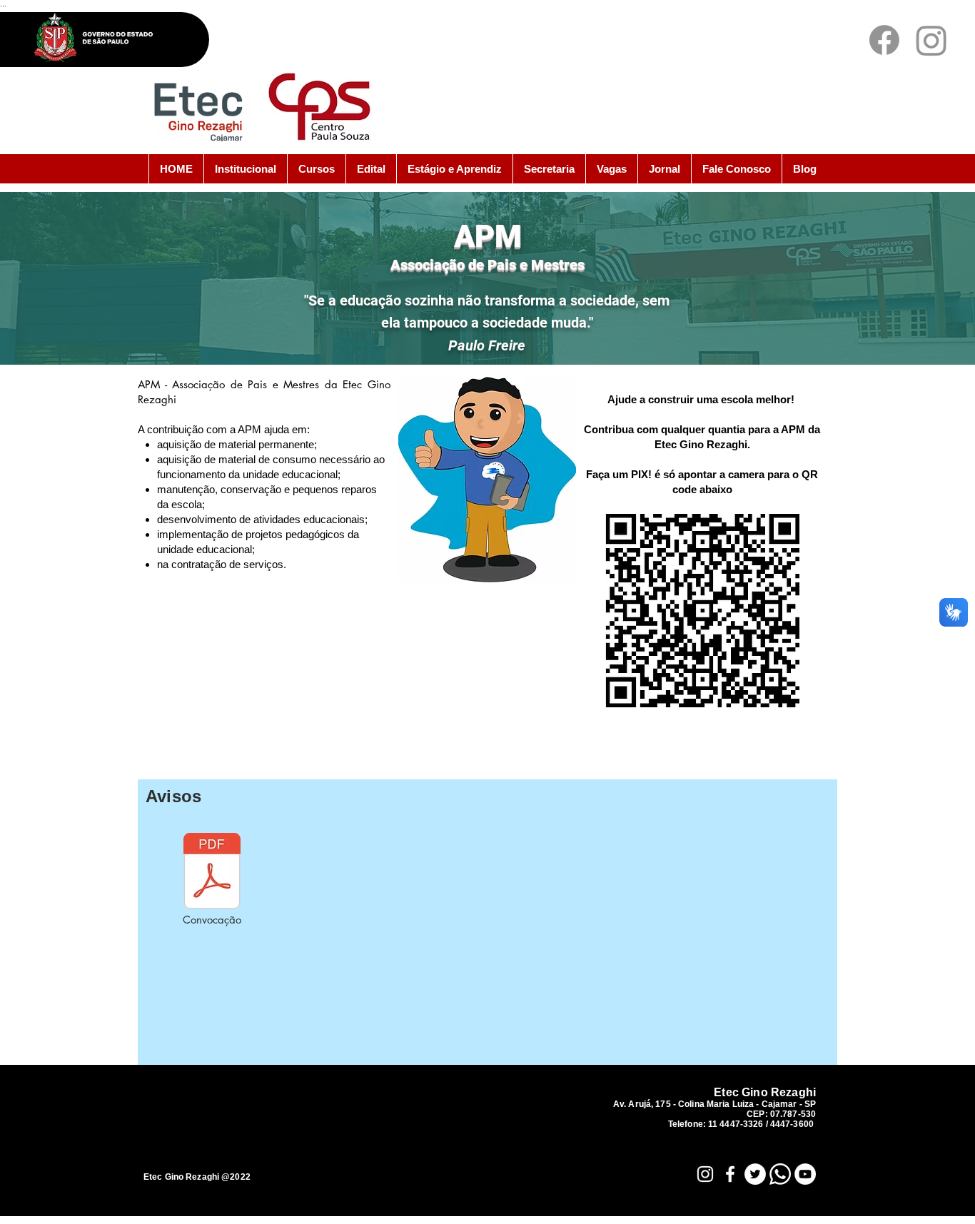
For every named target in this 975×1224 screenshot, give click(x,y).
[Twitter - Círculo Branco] (755, 1174)
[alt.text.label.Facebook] (884, 40)
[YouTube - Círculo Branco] (805, 1174)
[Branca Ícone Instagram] (705, 1174)
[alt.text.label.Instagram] (931, 40)
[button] (245, 168)
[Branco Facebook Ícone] (730, 1174)
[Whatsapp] (780, 1174)
